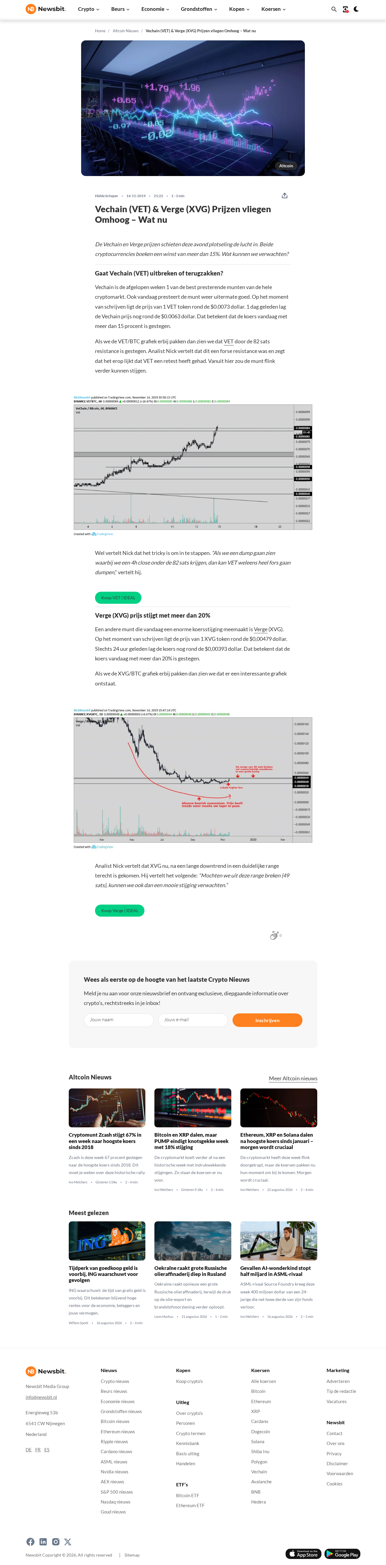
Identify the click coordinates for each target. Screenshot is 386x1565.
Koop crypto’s (189, 1381)
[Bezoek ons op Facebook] (30, 1542)
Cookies (335, 1483)
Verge (260, 629)
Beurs (118, 9)
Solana (257, 1441)
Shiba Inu (260, 1451)
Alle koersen (263, 1381)
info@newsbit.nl (41, 1397)
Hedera (258, 1501)
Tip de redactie (341, 1391)
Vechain (259, 1471)
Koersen (271, 9)
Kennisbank (187, 1443)
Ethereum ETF (190, 1505)
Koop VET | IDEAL (118, 597)
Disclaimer (337, 1463)
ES (46, 1449)
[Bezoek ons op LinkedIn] (43, 1542)
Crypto (86, 9)
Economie (152, 9)
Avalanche (261, 1482)
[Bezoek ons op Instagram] (56, 1542)
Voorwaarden (340, 1473)
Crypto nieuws (115, 1381)
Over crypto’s (189, 1413)
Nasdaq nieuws (116, 1501)
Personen (185, 1423)
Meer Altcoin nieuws (293, 1078)
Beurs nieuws (114, 1391)
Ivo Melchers (78, 1182)
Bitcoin (258, 1391)
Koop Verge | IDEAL (119, 910)
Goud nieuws (113, 1512)
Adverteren (338, 1381)
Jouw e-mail (176, 1019)
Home (100, 30)
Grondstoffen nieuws (121, 1411)
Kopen (237, 9)
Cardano (259, 1421)
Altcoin (286, 165)
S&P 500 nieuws (117, 1491)
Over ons (336, 1443)
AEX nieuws (112, 1482)
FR (38, 1449)
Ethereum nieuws (118, 1431)
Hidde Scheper (106, 195)
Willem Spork (78, 1322)
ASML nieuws (114, 1461)
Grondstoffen (196, 9)
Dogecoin (260, 1431)
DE (29, 1449)
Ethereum (261, 1401)
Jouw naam (101, 1019)
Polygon (259, 1461)
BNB (256, 1491)
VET (229, 341)
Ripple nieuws (114, 1441)
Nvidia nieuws (114, 1471)
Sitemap (132, 1554)
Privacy (334, 1453)
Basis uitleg (187, 1453)
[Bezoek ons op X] (68, 1542)
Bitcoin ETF (187, 1495)
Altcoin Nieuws (126, 30)
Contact (335, 1433)
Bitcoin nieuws (115, 1421)
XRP (255, 1411)
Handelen (185, 1463)
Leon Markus (163, 1316)
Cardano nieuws (116, 1451)
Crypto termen (190, 1433)
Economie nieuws (118, 1401)
